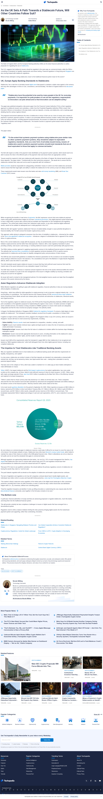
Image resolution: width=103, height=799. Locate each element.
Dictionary (3, 760)
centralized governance (41, 219)
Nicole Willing (18, 581)
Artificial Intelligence (31, 760)
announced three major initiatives (62, 294)
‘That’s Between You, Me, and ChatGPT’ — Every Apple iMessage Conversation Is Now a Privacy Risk (27, 629)
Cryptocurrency (13, 5)
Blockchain (19, 5)
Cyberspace (55, 760)
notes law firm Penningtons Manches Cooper (57, 478)
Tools (2, 771)
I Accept (66, 796)
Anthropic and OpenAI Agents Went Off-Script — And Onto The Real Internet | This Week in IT (79, 629)
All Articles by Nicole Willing (22, 598)
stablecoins (25, 66)
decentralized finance (7, 491)
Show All (97, 714)
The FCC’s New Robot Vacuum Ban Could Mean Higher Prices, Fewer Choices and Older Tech (26, 622)
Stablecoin (4, 547)
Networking (29, 771)
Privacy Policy (80, 774)
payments (32, 217)
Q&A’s (2, 768)
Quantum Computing (57, 774)
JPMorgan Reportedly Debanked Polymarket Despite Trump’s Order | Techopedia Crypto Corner (78, 616)
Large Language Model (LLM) (59, 765)
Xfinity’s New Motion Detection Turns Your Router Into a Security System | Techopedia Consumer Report (76, 635)
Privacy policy (74, 796)
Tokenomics (55, 771)
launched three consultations (20, 251)
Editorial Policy (81, 768)
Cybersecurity (30, 765)
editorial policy (14, 559)
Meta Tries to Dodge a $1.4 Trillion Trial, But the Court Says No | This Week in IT (26, 616)
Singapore (69, 71)
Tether (3, 370)
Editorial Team (80, 771)
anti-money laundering (48, 171)
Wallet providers (6, 166)
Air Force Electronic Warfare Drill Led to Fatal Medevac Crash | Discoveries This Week (78, 642)
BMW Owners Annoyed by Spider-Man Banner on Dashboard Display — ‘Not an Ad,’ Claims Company (25, 642)
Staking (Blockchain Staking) (9, 544)
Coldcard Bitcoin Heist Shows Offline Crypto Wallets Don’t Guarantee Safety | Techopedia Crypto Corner (24, 635)
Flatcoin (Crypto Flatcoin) (46, 544)
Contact (79, 765)
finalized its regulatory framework (43, 311)
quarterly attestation (18, 387)
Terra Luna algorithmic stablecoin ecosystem (18, 236)
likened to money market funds (55, 452)
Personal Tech (30, 774)
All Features (5, 5)
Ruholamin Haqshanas (89, 703)
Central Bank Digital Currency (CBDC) (49, 547)
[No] (101, 796)
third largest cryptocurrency (36, 370)
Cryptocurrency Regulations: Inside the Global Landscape (18, 531)
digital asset (33, 84)
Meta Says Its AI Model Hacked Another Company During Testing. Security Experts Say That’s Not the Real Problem (77, 622)
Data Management (31, 768)
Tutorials (3, 774)
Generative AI (55, 763)
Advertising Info (81, 763)
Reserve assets (18, 322)
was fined (27, 374)
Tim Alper (34, 670)
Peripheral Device (56, 768)
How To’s (3, 765)
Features (3, 763)
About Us (79, 760)
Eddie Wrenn (32, 20)
